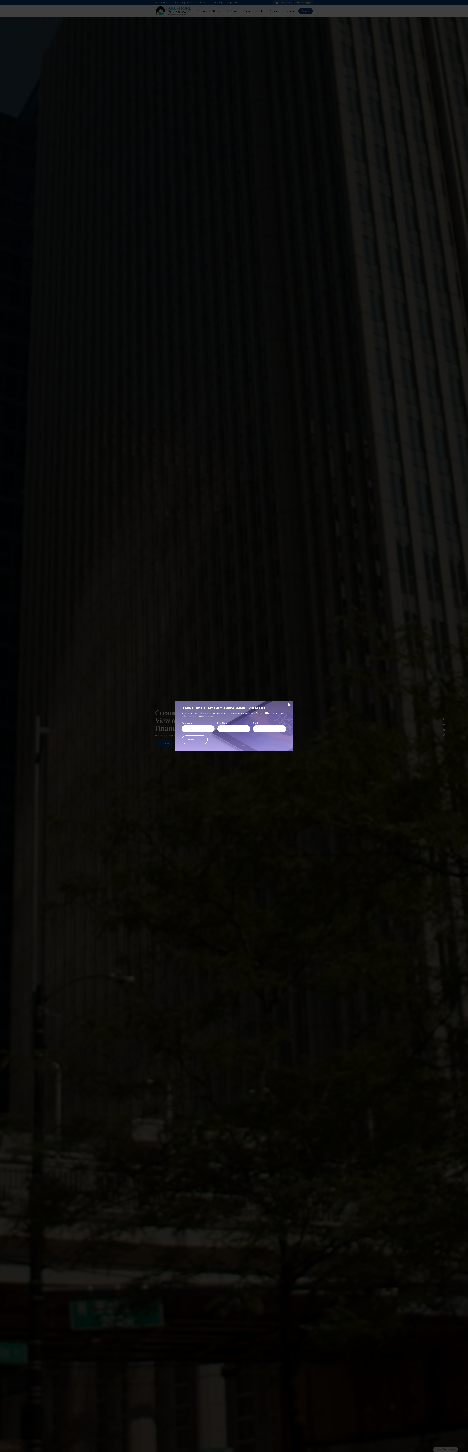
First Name (187, 723)
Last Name (222, 723)
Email (255, 723)
